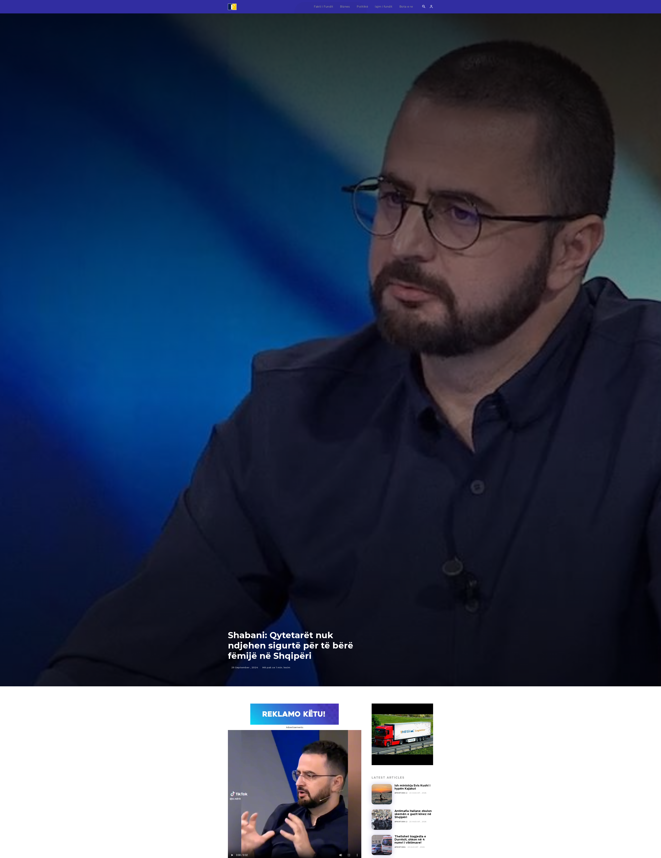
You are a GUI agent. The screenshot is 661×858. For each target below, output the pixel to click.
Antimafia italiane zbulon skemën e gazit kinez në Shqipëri (413, 814)
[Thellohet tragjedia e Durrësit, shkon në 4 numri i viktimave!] (382, 845)
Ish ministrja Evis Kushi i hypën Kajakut (412, 787)
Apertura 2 (401, 793)
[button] (424, 7)
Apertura (400, 847)
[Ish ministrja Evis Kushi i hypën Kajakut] (382, 794)
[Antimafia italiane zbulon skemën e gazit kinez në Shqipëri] (382, 819)
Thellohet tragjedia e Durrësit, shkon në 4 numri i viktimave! (410, 839)
